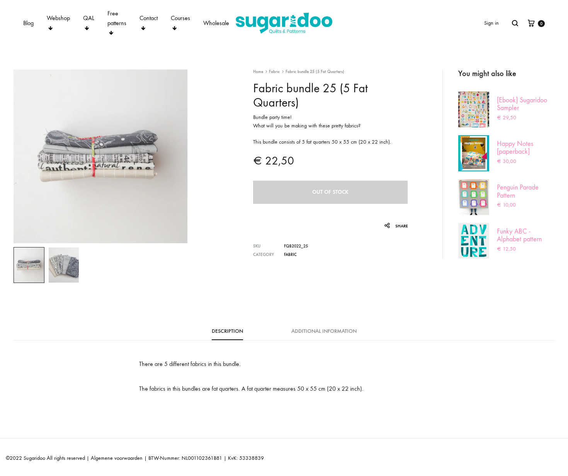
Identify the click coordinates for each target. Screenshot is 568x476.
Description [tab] (227, 331)
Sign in (491, 23)
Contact (148, 18)
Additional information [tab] (324, 331)
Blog (28, 23)
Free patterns (116, 18)
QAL (88, 18)
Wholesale (216, 23)
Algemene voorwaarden (117, 458)
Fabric (274, 71)
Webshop (58, 18)
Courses (180, 18)
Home (258, 71)
